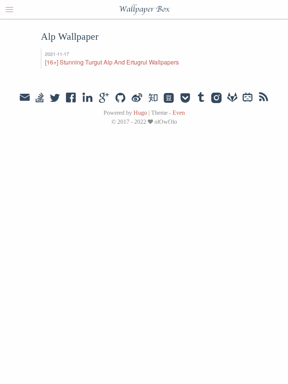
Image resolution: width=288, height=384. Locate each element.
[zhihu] (153, 98)
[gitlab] (232, 98)
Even (178, 113)
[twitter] (54, 98)
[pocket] (185, 98)
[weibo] (136, 98)
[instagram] (216, 98)
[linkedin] (87, 98)
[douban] (168, 98)
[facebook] (71, 98)
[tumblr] (201, 98)
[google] (104, 98)
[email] (24, 98)
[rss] (263, 98)
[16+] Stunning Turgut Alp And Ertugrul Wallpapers (112, 62)
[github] (120, 98)
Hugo (140, 113)
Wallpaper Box (144, 9)
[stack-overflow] (40, 98)
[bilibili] (248, 98)
